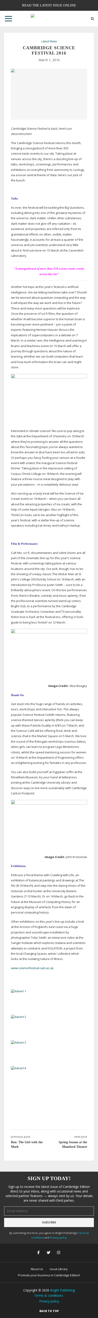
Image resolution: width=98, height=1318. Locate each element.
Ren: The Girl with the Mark (27, 1144)
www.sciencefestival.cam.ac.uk (32, 968)
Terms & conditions (48, 1295)
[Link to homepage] (49, 18)
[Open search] (92, 18)
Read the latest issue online (49, 5)
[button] (8, 18)
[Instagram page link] (59, 1252)
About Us (37, 1269)
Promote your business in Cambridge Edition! (49, 1275)
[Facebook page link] (39, 1252)
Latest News (49, 41)
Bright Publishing (62, 1290)
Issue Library (59, 1269)
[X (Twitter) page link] (49, 1252)
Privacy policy (58, 1237)
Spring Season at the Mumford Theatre (73, 1144)
